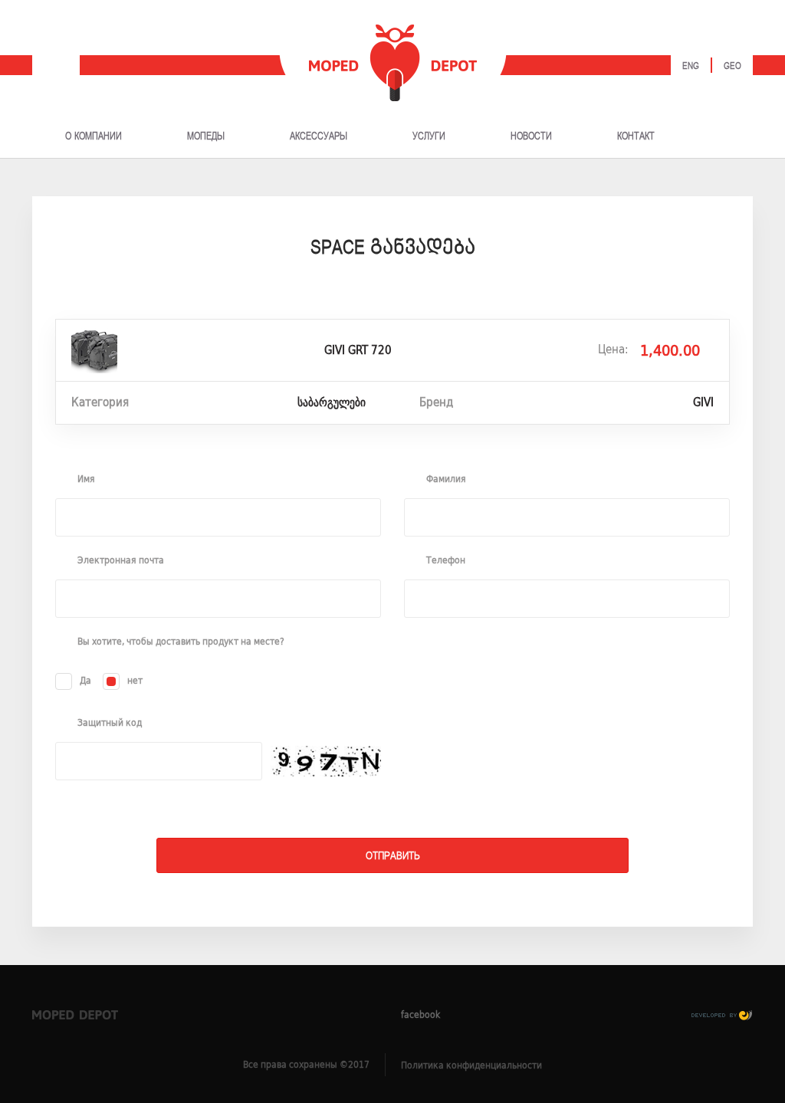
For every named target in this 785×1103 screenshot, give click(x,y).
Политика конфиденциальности (471, 1065)
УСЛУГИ (428, 136)
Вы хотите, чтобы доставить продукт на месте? (180, 641)
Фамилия (446, 479)
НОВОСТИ (531, 136)
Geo (732, 66)
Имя (86, 479)
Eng (690, 66)
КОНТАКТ (636, 136)
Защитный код (109, 723)
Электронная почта (120, 560)
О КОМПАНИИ (93, 136)
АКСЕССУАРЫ (318, 136)
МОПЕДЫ (206, 136)
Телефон (445, 560)
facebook (420, 1014)
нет (135, 680)
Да (85, 680)
